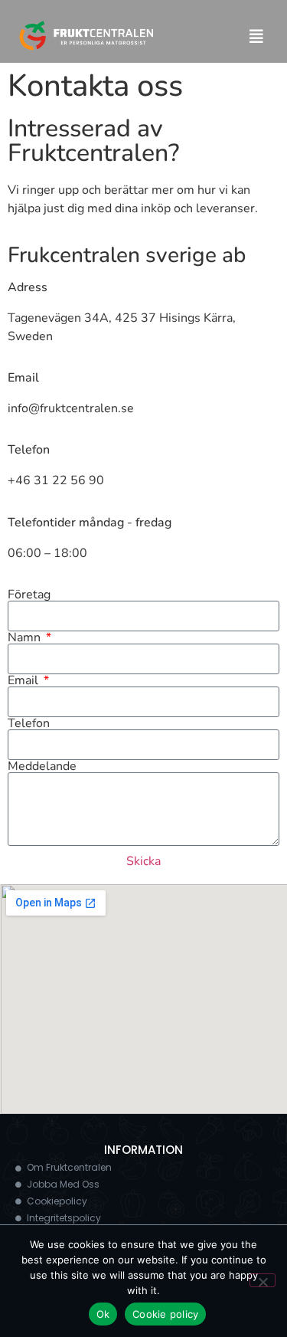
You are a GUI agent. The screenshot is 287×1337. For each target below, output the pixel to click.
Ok (103, 1314)
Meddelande (42, 766)
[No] (262, 1280)
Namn (26, 637)
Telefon (29, 723)
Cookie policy (165, 1314)
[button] (256, 37)
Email (24, 680)
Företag (29, 594)
